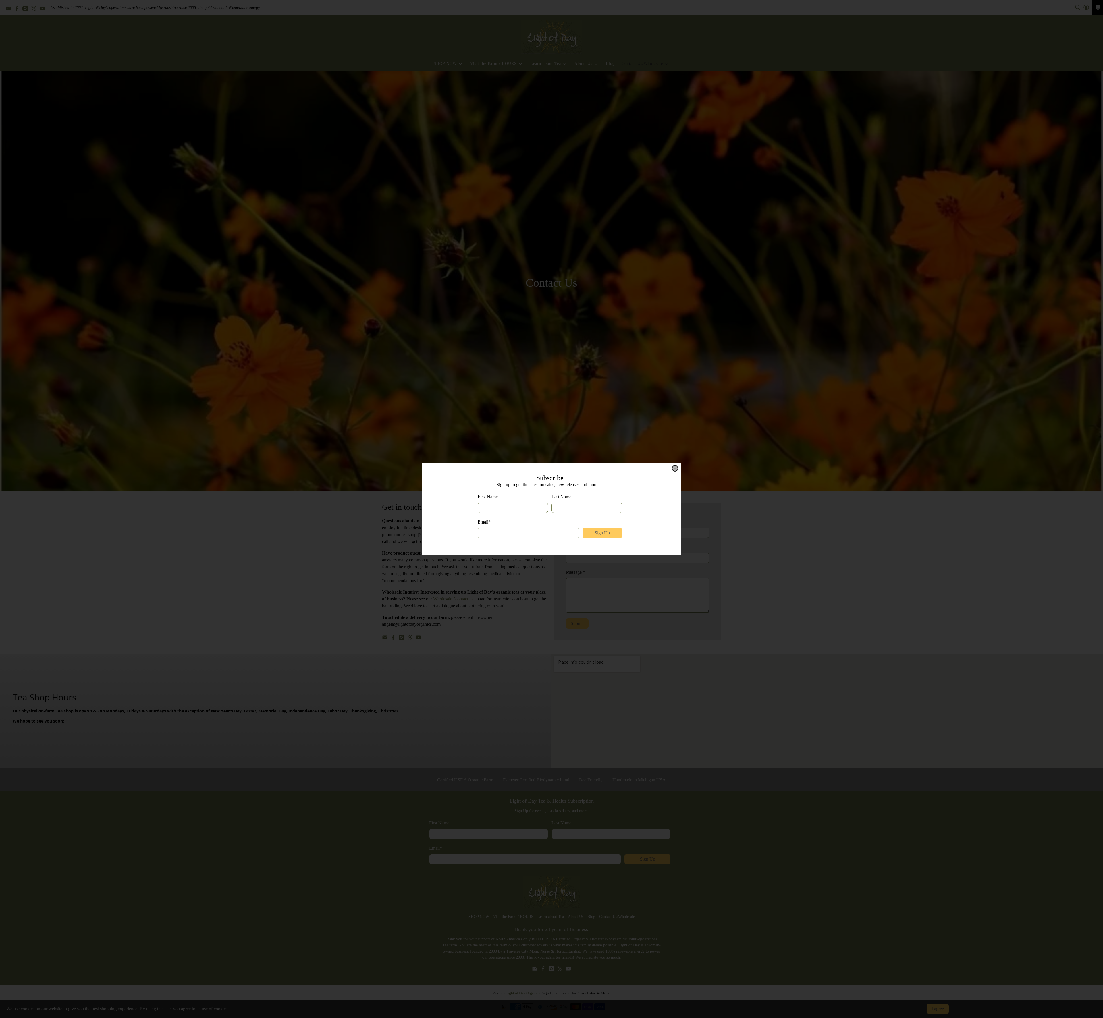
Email (484, 521)
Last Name (561, 496)
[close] (675, 468)
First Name (488, 496)
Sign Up (602, 532)
